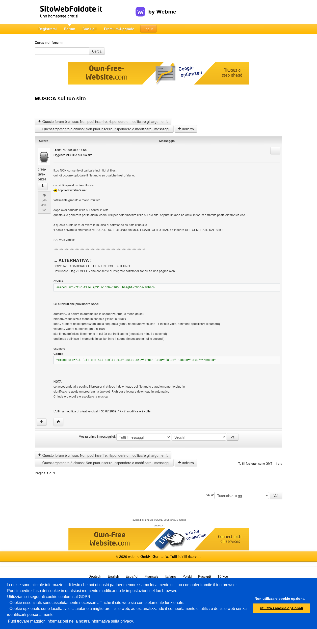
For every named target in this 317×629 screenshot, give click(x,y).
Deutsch (94, 576)
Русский (204, 576)
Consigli (89, 28)
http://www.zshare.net (72, 190)
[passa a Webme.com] (155, 7)
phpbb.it (158, 525)
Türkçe (222, 576)
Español (132, 576)
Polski (187, 576)
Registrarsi (47, 28)
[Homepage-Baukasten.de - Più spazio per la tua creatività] (85, 12)
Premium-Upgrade (119, 28)
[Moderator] (44, 205)
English (113, 576)
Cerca (97, 51)
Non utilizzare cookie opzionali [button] (281, 598)
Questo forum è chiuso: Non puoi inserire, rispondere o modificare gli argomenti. (104, 121)
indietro (187, 128)
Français (151, 576)
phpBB (149, 519)
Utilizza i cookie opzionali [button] (281, 608)
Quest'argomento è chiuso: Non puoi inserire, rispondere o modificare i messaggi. (105, 128)
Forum (69, 28)
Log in (148, 28)
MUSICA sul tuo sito (60, 98)
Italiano (170, 576)
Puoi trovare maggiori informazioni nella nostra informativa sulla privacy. (71, 621)
